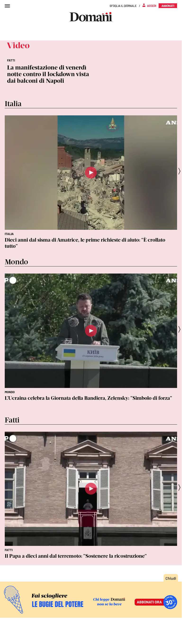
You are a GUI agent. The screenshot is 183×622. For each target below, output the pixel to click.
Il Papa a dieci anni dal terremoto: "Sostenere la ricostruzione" (76, 556)
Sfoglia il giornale (123, 5)
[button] (181, 171)
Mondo (10, 392)
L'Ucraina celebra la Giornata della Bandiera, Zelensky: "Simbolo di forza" (88, 398)
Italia (9, 234)
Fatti (9, 550)
